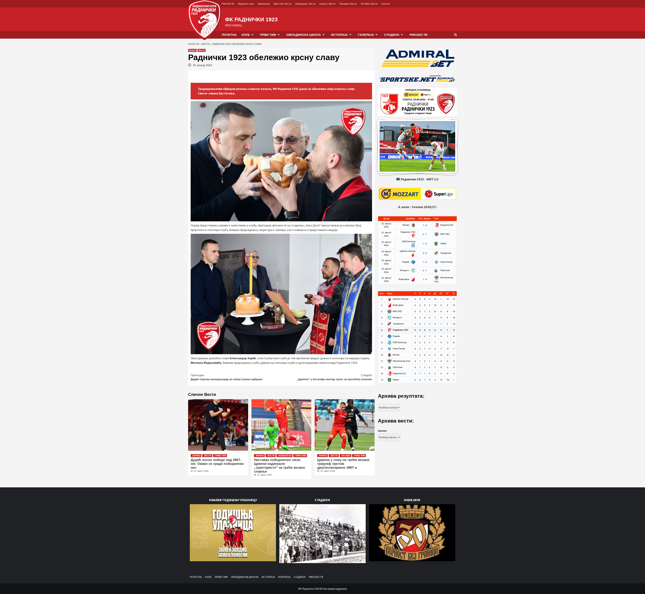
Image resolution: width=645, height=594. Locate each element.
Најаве (346, 455)
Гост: (436, 218)
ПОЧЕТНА (229, 34)
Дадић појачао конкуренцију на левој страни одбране (227, 377)
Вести (202, 50)
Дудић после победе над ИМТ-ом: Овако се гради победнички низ (217, 463)
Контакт (386, 3)
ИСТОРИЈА (339, 34)
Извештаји (284, 455)
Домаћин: (410, 218)
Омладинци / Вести (305, 3)
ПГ (441, 293)
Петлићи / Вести (369, 3)
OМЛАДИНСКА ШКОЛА (303, 34)
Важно (192, 50)
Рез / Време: (425, 218)
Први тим (220, 455)
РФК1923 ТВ (228, 3)
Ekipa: (390, 293)
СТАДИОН (391, 34)
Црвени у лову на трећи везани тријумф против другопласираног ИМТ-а (343, 463)
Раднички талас (246, 3)
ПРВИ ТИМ (268, 34)
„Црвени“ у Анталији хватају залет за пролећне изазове (334, 377)
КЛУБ (246, 34)
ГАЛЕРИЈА (366, 34)
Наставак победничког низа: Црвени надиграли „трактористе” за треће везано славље (279, 465)
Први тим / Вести (282, 3)
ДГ (435, 293)
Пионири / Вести (348, 3)
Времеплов (264, 3)
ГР (447, 293)
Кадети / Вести (327, 3)
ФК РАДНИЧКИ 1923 (251, 19)
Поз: (382, 293)
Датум (386, 218)
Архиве (382, 430)
